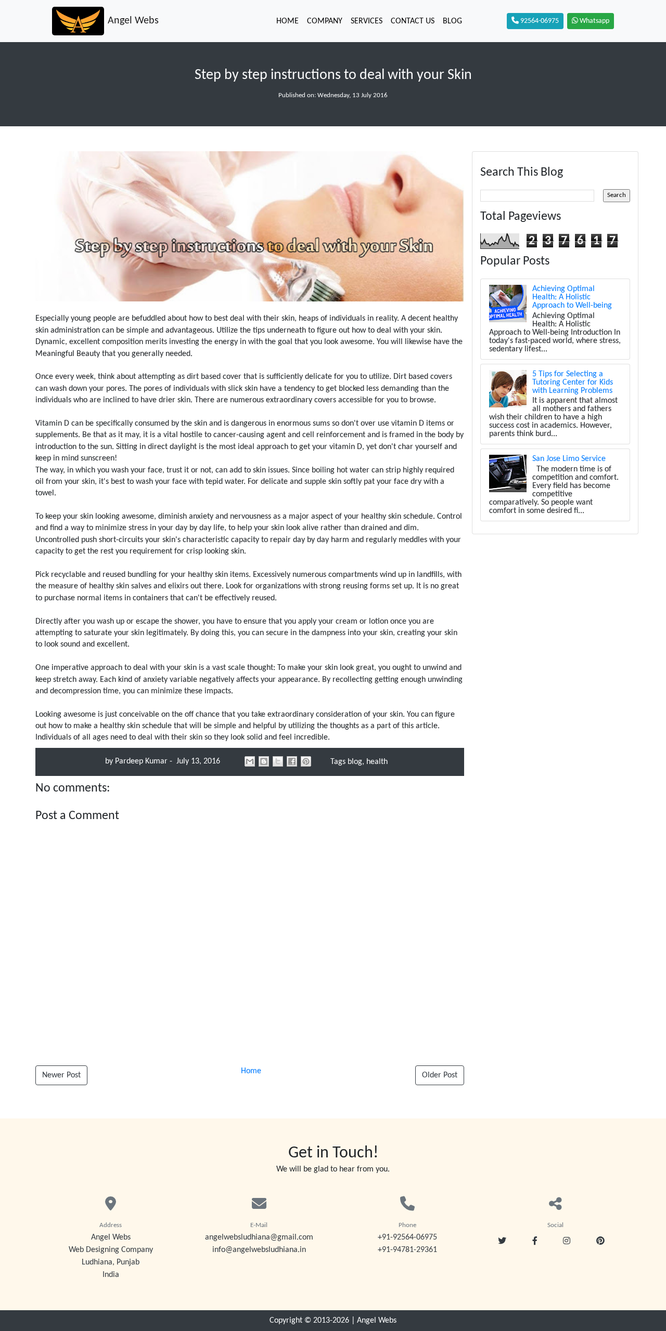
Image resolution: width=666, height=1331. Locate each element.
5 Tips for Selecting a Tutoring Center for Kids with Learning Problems (572, 382)
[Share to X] (278, 761)
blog (355, 762)
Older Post (439, 1075)
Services (366, 21)
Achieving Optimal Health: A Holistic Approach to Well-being (572, 297)
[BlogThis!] (264, 761)
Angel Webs (376, 1320)
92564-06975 (539, 21)
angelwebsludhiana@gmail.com (259, 1237)
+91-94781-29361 (407, 1250)
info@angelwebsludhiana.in (259, 1250)
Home (287, 21)
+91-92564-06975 (407, 1237)
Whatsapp (593, 21)
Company (324, 21)
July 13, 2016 (197, 761)
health (377, 762)
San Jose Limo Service (569, 459)
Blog (452, 21)
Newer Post (61, 1075)
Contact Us (412, 21)
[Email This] (250, 761)
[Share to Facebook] (292, 761)
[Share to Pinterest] (306, 761)
